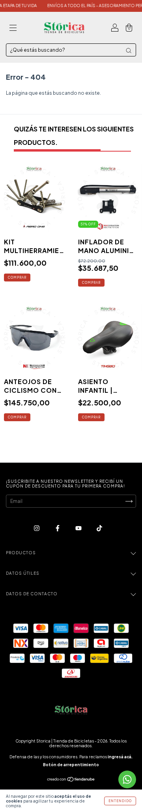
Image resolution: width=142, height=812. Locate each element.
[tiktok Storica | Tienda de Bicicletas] (99, 528)
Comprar (17, 417)
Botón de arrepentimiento (71, 764)
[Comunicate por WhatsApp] (127, 779)
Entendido (120, 801)
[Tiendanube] (71, 780)
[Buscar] (128, 50)
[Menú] (13, 29)
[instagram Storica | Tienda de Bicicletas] (37, 528)
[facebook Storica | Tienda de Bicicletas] (57, 528)
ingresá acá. (120, 756)
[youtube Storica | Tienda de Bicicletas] (78, 528)
